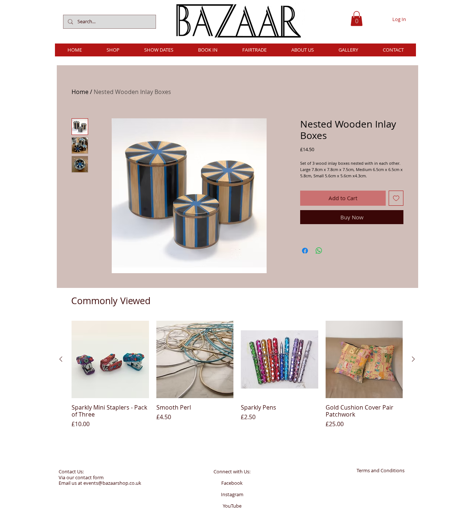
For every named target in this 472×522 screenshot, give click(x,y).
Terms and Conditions (381, 470)
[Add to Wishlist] (396, 198)
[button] (356, 18)
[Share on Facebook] (305, 250)
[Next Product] (413, 359)
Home (80, 92)
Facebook (232, 483)
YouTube (232, 505)
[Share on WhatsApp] (319, 250)
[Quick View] (110, 359)
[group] (237, 374)
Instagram (232, 494)
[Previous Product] (60, 359)
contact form (89, 477)
